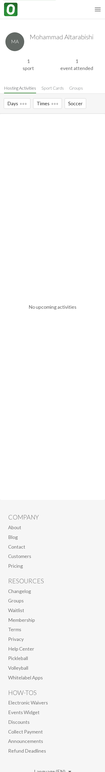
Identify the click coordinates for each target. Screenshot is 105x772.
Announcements (25, 741)
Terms (14, 629)
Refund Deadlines (27, 751)
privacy (16, 639)
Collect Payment (25, 732)
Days (12, 103)
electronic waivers (28, 703)
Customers (19, 556)
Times (43, 103)
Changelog (19, 591)
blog (13, 537)
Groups (76, 87)
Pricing (15, 566)
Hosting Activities (20, 87)
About (14, 527)
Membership (21, 620)
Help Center (21, 649)
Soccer (75, 103)
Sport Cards (52, 87)
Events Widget (24, 712)
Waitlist (16, 610)
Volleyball (18, 668)
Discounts (19, 722)
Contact (16, 547)
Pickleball (18, 658)
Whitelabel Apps (25, 677)
